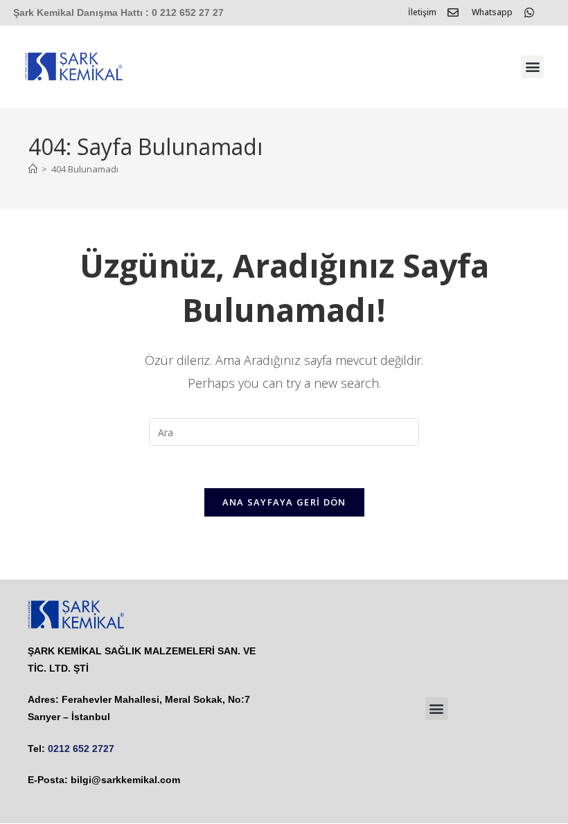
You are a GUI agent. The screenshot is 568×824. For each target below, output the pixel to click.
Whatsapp (492, 12)
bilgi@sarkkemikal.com (125, 779)
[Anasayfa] (32, 169)
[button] (532, 66)
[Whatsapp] (529, 12)
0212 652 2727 (81, 748)
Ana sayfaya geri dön (284, 502)
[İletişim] (453, 12)
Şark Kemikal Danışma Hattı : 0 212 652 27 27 (118, 12)
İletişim (422, 12)
